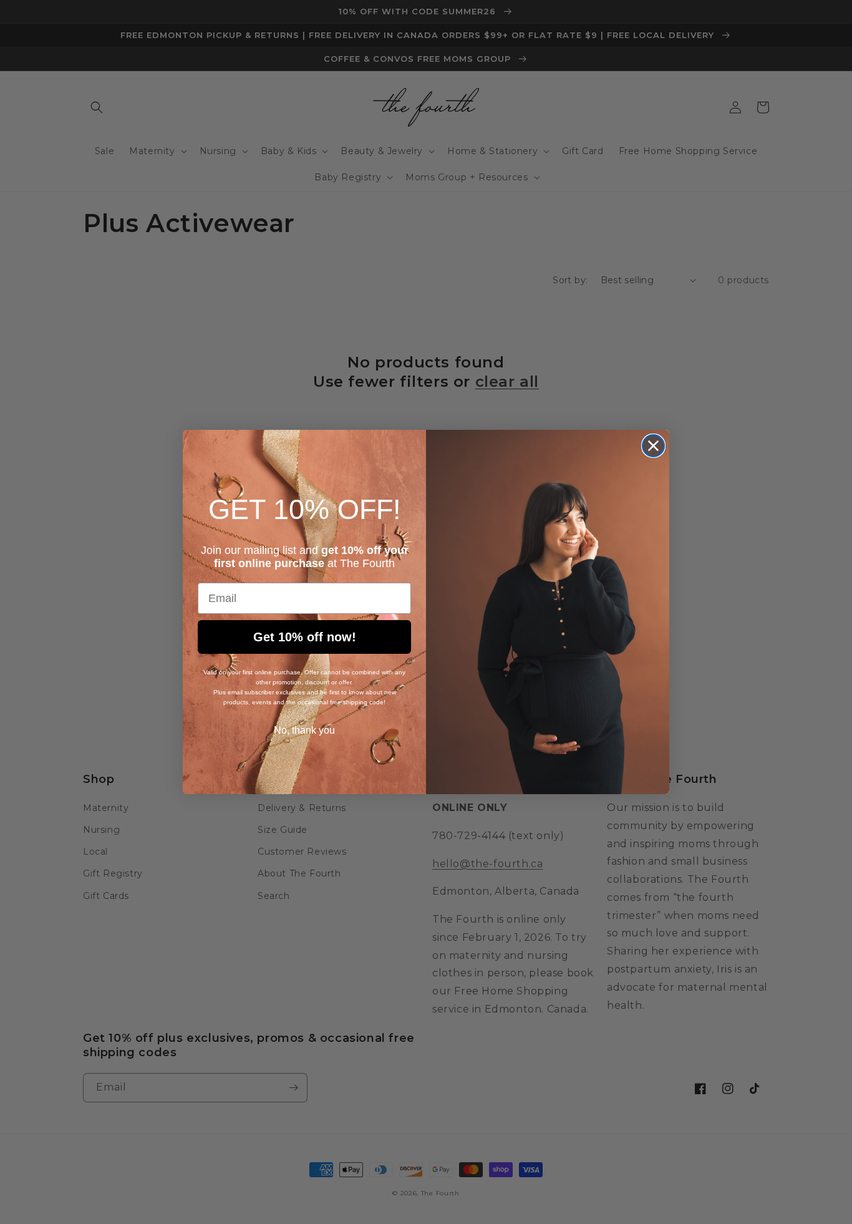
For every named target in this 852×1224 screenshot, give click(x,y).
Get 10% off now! (304, 637)
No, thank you (304, 730)
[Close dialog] (653, 446)
